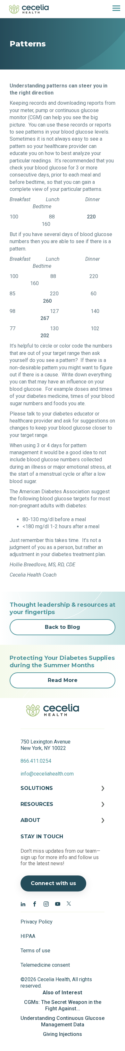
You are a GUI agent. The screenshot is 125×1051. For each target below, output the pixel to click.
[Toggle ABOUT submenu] (62, 825)
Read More (63, 680)
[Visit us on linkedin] (23, 903)
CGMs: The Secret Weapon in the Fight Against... (62, 1005)
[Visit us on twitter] (69, 903)
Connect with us (53, 883)
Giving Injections (62, 1034)
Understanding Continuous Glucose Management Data (62, 1021)
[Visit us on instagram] (46, 903)
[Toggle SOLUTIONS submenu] (62, 793)
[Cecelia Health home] (29, 9)
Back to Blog (62, 627)
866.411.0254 (36, 761)
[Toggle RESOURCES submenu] (62, 809)
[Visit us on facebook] (34, 903)
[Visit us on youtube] (57, 903)
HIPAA (28, 936)
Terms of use (35, 951)
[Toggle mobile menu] (113, 9)
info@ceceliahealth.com (47, 774)
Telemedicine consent (45, 965)
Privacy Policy (37, 922)
